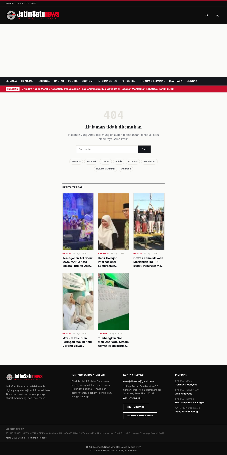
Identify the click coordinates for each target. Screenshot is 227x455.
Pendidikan (129, 81)
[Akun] (217, 15)
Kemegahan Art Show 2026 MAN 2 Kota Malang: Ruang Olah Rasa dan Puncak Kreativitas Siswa (77, 265)
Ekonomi (87, 81)
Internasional (107, 81)
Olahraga (175, 81)
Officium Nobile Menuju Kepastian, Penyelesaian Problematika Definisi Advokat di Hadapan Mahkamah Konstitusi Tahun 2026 (98, 88)
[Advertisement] (113, 50)
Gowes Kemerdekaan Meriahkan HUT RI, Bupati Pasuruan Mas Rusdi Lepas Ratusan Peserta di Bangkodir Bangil (148, 267)
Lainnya (192, 81)
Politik (73, 81)
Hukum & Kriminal (153, 81)
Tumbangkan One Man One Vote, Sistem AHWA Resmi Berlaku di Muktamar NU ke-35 (113, 345)
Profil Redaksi (136, 407)
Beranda (11, 81)
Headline (27, 81)
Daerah (59, 81)
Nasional (44, 81)
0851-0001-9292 (132, 398)
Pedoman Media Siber (140, 415)
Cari (144, 149)
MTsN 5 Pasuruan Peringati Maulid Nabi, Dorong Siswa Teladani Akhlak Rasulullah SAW (77, 345)
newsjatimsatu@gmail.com (138, 381)
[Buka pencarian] (207, 15)
